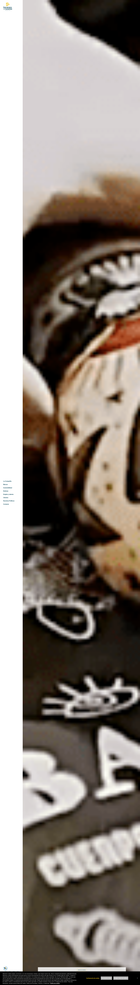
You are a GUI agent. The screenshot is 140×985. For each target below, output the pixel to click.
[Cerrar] (137, 978)
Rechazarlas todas (106, 978)
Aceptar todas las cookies (120, 978)
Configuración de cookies (92, 978)
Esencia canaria (82, 969)
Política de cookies (55, 983)
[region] (70, 978)
